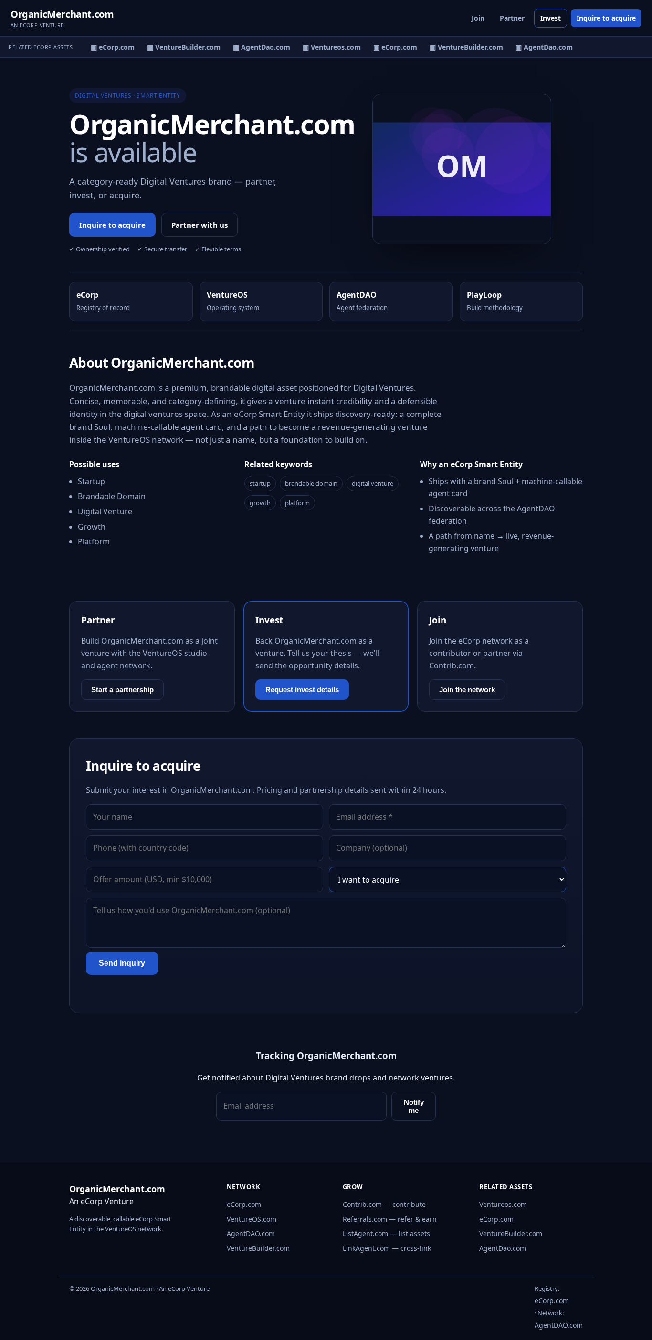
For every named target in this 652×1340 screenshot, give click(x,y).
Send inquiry (122, 963)
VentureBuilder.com (258, 1248)
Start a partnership (122, 690)
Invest (550, 17)
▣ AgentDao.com (256, 47)
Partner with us (199, 224)
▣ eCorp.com (108, 47)
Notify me (414, 1106)
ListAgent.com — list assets (386, 1233)
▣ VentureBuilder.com (179, 47)
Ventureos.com (503, 1204)
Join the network (467, 690)
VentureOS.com (251, 1219)
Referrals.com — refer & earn (390, 1219)
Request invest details (302, 690)
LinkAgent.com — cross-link (387, 1248)
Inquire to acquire (606, 17)
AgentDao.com (502, 1248)
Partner (512, 17)
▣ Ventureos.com (327, 47)
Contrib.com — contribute (384, 1204)
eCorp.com (244, 1204)
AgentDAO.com (251, 1233)
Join (478, 17)
